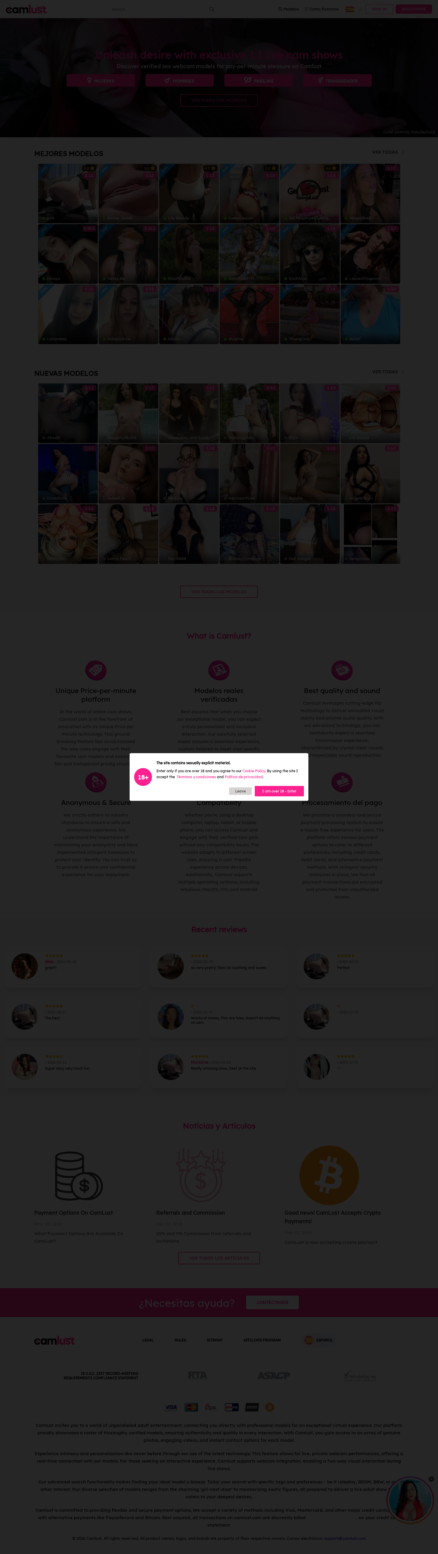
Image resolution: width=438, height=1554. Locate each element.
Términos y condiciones (196, 777)
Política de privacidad (244, 777)
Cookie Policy (254, 771)
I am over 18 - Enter (279, 791)
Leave (240, 791)
